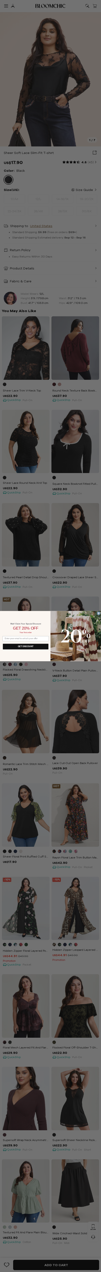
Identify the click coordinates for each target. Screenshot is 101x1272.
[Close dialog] (98, 613)
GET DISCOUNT (26, 646)
